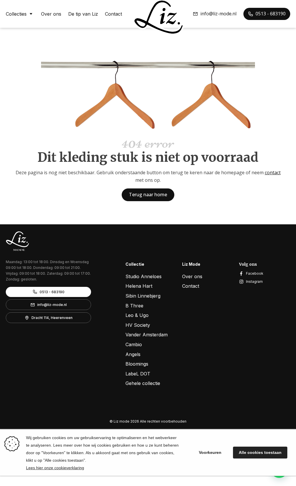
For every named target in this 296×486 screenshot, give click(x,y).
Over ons (51, 14)
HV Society (137, 325)
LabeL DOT (137, 374)
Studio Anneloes (143, 276)
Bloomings (136, 364)
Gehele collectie (142, 383)
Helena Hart (138, 286)
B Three (134, 306)
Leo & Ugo (137, 315)
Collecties (16, 14)
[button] (214, 14)
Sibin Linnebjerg (142, 296)
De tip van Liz (83, 14)
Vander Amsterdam (146, 335)
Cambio (133, 344)
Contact (113, 14)
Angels (132, 354)
